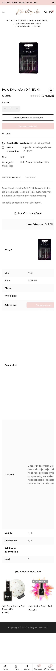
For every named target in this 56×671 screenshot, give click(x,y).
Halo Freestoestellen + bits (28, 23)
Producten (21, 20)
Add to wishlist (51, 90)
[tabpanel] (28, 195)
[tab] (11, 178)
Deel (8, 133)
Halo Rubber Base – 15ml (40, 606)
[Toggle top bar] (53, 2)
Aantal (5, 102)
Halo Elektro (42, 20)
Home (9, 20)
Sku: (4, 157)
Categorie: (8, 162)
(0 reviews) (48, 95)
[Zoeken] (45, 12)
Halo (31, 20)
